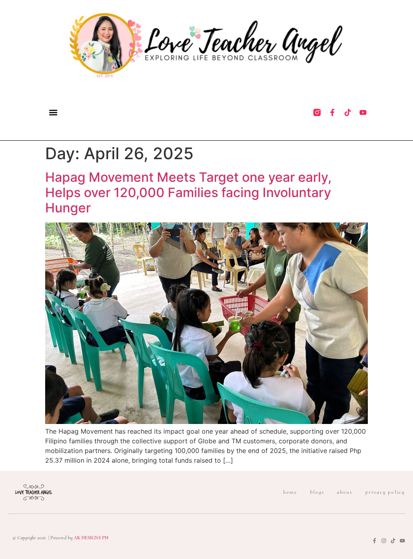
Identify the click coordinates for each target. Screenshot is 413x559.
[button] (53, 112)
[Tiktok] (347, 112)
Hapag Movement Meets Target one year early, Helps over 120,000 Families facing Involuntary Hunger (188, 192)
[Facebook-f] (332, 112)
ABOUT (345, 492)
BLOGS (317, 492)
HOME (290, 492)
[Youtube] (363, 112)
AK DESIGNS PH (90, 537)
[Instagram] (383, 540)
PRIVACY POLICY (385, 492)
